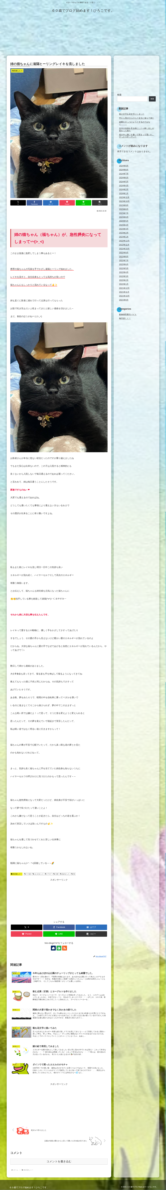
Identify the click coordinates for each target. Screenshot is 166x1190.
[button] (100, 203)
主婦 (56, 874)
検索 (119, 95)
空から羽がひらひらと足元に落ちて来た (136, 118)
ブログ (49, 874)
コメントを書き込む (59, 1161)
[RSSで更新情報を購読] (64, 948)
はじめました (38, 874)
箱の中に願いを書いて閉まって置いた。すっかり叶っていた (136, 136)
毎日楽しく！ (17, 874)
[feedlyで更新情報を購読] (59, 948)
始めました (65, 874)
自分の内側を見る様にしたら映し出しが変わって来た (136, 129)
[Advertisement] (83, 36)
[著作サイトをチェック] (53, 948)
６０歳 (28, 874)
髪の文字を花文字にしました (131, 114)
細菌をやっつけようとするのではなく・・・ (134, 123)
